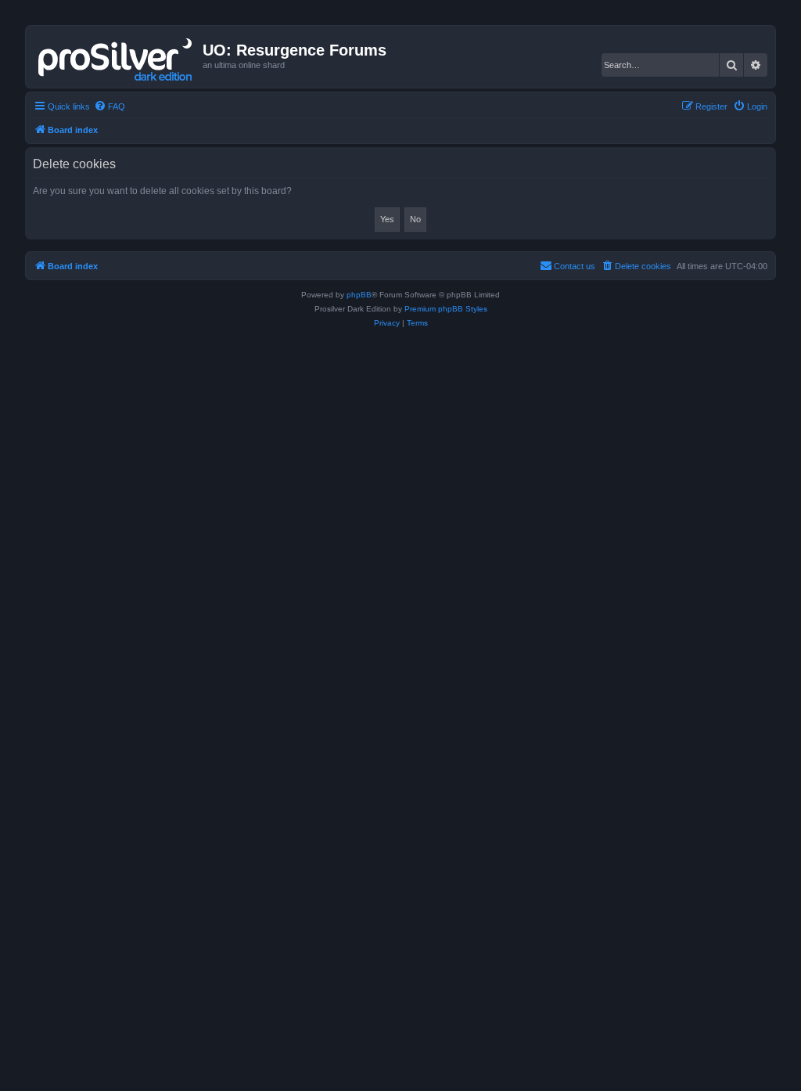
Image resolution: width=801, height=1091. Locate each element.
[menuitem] (109, 106)
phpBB (359, 294)
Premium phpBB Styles (445, 308)
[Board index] (116, 56)
